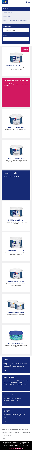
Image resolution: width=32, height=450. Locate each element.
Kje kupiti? (6, 411)
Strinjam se (18, 448)
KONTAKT (4, 438)
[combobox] (16, 30)
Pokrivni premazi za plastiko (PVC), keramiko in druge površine (15, 21)
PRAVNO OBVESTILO (6, 435)
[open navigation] (29, 2)
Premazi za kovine (7, 12)
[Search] (26, 2)
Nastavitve (11, 448)
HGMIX (5, 360)
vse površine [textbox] (8, 39)
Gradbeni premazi (7, 9)
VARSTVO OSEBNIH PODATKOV (8, 437)
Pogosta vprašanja (8, 377)
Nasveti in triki (8, 395)
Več (29, 447)
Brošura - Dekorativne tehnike (11, 176)
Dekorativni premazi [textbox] (10, 30)
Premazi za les (6, 16)
